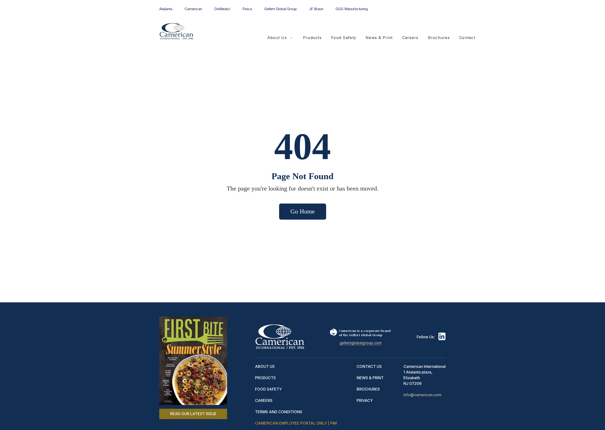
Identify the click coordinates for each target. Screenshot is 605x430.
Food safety (268, 389)
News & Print (379, 37)
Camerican (193, 9)
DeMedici (222, 9)
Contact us (369, 366)
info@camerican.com (422, 394)
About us (265, 366)
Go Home (302, 211)
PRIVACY (365, 400)
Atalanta (165, 9)
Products (312, 37)
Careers (410, 37)
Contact (467, 37)
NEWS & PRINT (370, 377)
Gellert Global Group (280, 9)
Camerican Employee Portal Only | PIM (296, 423)
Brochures (439, 37)
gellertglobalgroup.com (361, 342)
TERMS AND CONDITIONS (278, 411)
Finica (247, 9)
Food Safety (343, 37)
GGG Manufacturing (352, 9)
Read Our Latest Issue (193, 413)
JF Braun (316, 9)
